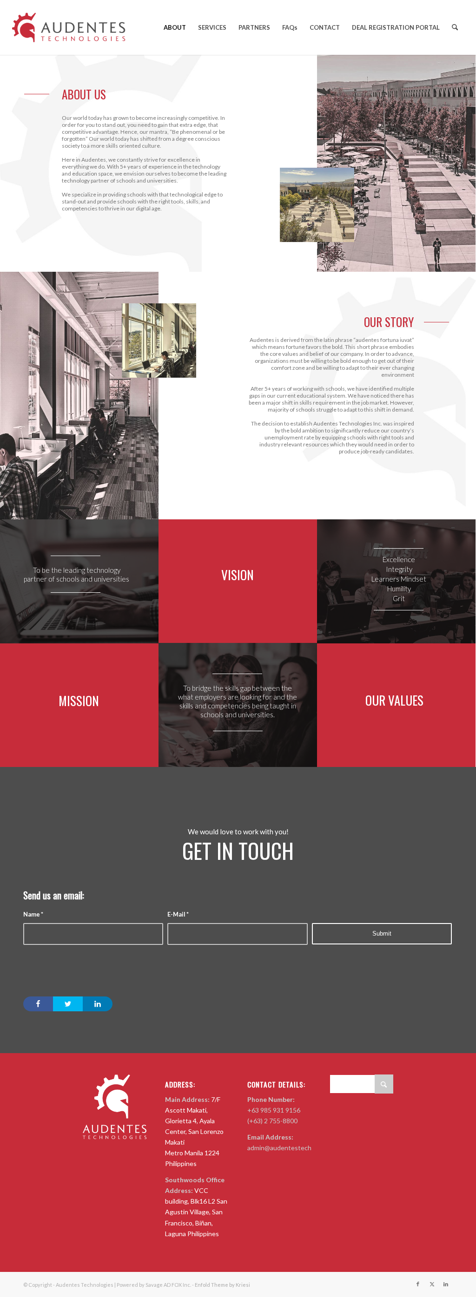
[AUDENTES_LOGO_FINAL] (72, 27)
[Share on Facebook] (38, 1003)
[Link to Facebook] (418, 1284)
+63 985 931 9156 (273, 1110)
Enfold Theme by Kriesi (222, 1285)
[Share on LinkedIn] (97, 1003)
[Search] (455, 27)
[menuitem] (175, 27)
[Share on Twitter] (68, 1003)
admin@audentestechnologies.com (298, 1148)
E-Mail (178, 914)
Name (33, 914)
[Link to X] (432, 1284)
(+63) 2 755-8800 (272, 1121)
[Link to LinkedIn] (446, 1284)
